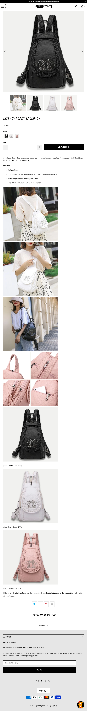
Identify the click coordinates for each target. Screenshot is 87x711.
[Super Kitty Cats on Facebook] (41, 681)
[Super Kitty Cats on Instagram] (45, 681)
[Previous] (5, 51)
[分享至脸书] (40, 604)
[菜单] (1, 6)
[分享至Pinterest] (46, 604)
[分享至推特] (34, 604)
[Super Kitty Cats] (43, 6)
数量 (4, 142)
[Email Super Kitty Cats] (37, 681)
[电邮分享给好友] (52, 604)
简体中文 (42, 691)
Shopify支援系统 (51, 706)
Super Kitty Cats (40, 706)
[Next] (82, 51)
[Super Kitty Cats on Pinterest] (49, 681)
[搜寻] (76, 6)
